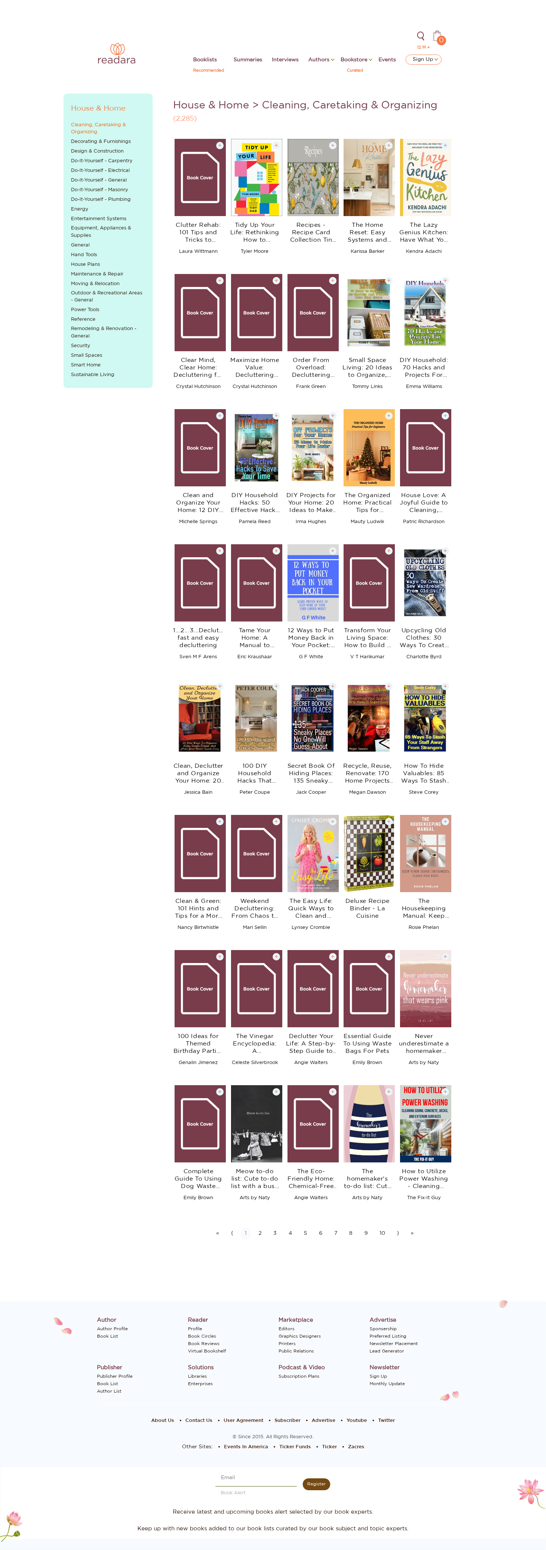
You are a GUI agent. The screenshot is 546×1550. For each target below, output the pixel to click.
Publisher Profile (115, 1376)
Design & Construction (97, 151)
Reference (83, 319)
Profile (195, 1329)
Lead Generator (387, 1351)
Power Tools (85, 309)
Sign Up (424, 59)
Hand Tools (84, 254)
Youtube (357, 1420)
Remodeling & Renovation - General (103, 332)
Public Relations (296, 1351)
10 (382, 1233)
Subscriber (287, 1420)
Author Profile (112, 1329)
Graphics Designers (300, 1336)
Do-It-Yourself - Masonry (99, 189)
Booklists (205, 59)
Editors (287, 1329)
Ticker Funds (295, 1447)
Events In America (246, 1447)
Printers (287, 1343)
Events (387, 59)
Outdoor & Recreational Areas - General (106, 297)
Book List (107, 1336)
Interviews (285, 59)
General (80, 245)
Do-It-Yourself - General (99, 180)
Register (316, 1484)
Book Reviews (204, 1343)
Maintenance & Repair (97, 274)
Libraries (197, 1376)
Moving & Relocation (95, 283)
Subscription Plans (299, 1376)
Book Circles (202, 1336)
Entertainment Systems (98, 218)
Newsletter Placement (394, 1343)
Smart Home (86, 365)
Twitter (386, 1420)
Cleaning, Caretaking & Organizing (98, 129)
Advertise (323, 1420)
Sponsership (383, 1329)
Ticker (329, 1447)
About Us (162, 1420)
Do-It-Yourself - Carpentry (102, 161)
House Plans (85, 264)
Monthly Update (387, 1383)
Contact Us (198, 1420)
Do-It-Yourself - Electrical (100, 170)
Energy (79, 209)
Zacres (356, 1447)
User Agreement (243, 1420)
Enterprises (200, 1383)
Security (80, 345)
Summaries (248, 59)
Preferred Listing (388, 1336)
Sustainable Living (92, 374)
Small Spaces (86, 355)
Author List (109, 1391)
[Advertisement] (108, 518)
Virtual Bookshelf (207, 1351)
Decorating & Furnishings (101, 141)
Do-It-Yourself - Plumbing (101, 199)
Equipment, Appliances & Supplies (101, 232)
